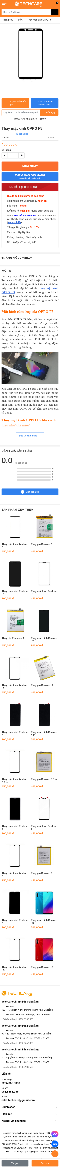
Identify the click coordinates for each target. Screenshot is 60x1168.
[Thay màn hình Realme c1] (15, 573)
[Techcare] (28, 4)
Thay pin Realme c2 (42, 685)
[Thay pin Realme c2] (44, 667)
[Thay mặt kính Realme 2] (44, 808)
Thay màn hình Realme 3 (15, 922)
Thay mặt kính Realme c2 (14, 687)
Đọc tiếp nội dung (28, 435)
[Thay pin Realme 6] (44, 527)
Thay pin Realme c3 (42, 967)
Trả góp (15, 1163)
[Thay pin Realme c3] (44, 949)
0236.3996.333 (25, 1019)
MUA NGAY (30, 166)
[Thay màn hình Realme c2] (44, 620)
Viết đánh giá (32, 491)
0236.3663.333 (25, 1043)
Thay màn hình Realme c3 (44, 922)
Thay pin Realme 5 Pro (44, 779)
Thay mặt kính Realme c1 (43, 593)
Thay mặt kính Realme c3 (14, 969)
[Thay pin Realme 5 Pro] (44, 761)
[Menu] (5, 5)
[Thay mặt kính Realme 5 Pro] (15, 761)
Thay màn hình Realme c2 (44, 640)
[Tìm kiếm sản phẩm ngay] (54, 12)
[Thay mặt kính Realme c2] (15, 667)
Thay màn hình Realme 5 (15, 734)
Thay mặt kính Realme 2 (43, 828)
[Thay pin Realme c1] (15, 620)
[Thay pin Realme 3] (44, 855)
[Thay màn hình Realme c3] (44, 902)
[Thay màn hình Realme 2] (15, 808)
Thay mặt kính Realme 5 (14, 546)
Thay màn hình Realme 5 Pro (44, 734)
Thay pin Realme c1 (13, 638)
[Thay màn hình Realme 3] (15, 902)
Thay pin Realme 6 (41, 544)
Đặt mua (45, 1163)
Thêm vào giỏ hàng (30, 176)
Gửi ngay (50, 112)
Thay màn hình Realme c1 (15, 593)
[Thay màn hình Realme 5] (15, 714)
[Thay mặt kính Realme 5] (15, 527)
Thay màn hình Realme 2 (15, 828)
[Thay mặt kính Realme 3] (15, 855)
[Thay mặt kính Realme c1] (44, 573)
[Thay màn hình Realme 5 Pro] (44, 714)
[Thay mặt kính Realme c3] (15, 949)
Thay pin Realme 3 (41, 873)
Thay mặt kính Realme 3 (14, 875)
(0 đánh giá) (22, 134)
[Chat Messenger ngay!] (55, 1134)
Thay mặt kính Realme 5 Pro (14, 781)
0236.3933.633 (25, 1067)
